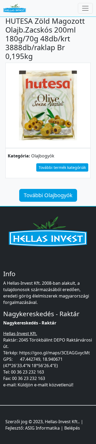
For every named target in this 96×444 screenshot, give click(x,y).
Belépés (72, 428)
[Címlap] (16, 8)
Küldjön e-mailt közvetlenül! (45, 385)
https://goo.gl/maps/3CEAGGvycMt (54, 353)
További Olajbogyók (48, 195)
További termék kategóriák (62, 167)
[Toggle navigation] (85, 8)
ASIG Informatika (42, 428)
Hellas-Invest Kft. (62, 422)
